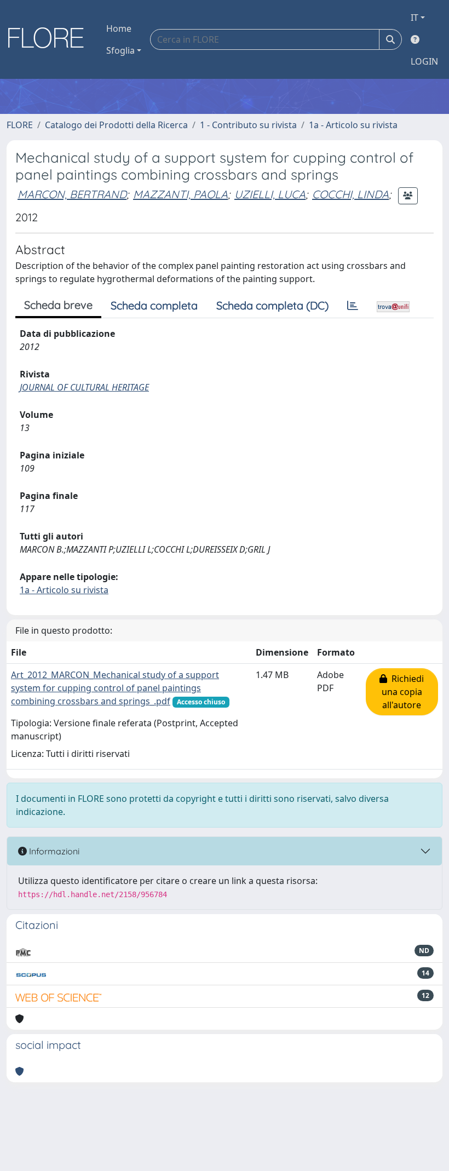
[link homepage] (50, 39)
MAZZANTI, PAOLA (180, 194)
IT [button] (414, 18)
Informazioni (53, 851)
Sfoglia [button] (120, 50)
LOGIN (424, 61)
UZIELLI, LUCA (270, 194)
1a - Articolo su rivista (353, 125)
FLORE (20, 125)
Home (118, 28)
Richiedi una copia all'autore (403, 692)
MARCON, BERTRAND (72, 194)
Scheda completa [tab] (154, 305)
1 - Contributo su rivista (248, 125)
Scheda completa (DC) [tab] (272, 305)
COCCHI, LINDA (350, 194)
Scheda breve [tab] (58, 305)
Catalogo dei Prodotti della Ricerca (116, 125)
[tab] (352, 305)
